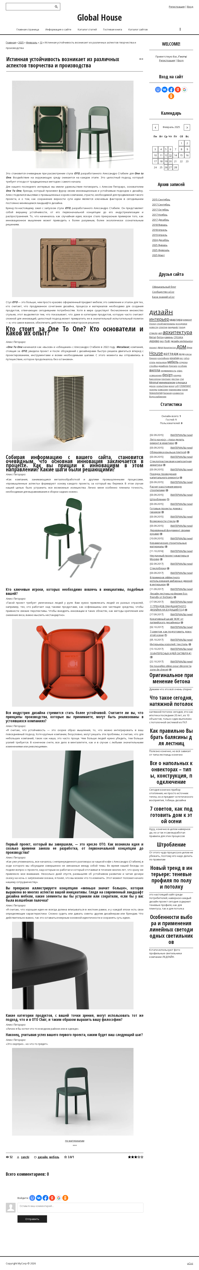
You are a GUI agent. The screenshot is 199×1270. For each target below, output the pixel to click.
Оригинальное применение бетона (171, 678)
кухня (185, 389)
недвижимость (168, 370)
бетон (160, 337)
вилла (154, 370)
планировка (175, 389)
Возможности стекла (162, 521)
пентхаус (166, 379)
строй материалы (165, 323)
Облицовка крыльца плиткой (168, 452)
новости (153, 327)
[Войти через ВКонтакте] (39, 1198)
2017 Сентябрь (161, 204)
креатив (174, 358)
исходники (181, 323)
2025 (21, 42)
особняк (182, 366)
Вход (190, 6)
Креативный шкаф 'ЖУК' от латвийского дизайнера (166, 620)
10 (155, 155)
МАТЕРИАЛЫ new (181, 435)
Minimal (153, 382)
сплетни (163, 327)
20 (170, 161)
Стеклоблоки (158, 568)
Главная (11, 42)
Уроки (152, 323)
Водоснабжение (157, 396)
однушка (181, 382)
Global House (99, 17)
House (156, 353)
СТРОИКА (178, 337)
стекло (153, 333)
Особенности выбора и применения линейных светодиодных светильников (171, 929)
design (167, 374)
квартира (176, 319)
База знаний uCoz (163, 297)
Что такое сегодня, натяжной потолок (171, 700)
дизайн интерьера (182, 341)
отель (152, 362)
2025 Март (158, 255)
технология (156, 393)
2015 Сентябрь (161, 199)
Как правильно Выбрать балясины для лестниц (171, 737)
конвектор (178, 393)
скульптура (162, 386)
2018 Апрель (159, 230)
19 (166, 161)
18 (161, 161)
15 (181, 155)
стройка (153, 366)
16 (187, 155)
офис (179, 370)
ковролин (163, 389)
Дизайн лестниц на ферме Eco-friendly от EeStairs (169, 595)
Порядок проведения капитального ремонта (164, 475)
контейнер (163, 358)
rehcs (186, 358)
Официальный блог (164, 286)
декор (152, 386)
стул (182, 379)
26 (166, 167)
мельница (161, 362)
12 (166, 155)
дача (160, 347)
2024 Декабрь (160, 240)
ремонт (187, 319)
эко (162, 341)
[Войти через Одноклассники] (65, 1198)
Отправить (32, 1219)
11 (161, 155)
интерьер (159, 319)
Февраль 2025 (171, 127)
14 (175, 155)
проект (153, 347)
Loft (177, 386)
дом (181, 346)
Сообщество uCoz (163, 292)
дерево (154, 341)
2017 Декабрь (160, 219)
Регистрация (177, 6)
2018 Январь (160, 225)
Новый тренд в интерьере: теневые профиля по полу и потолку (171, 877)
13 (41, 42)
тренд (182, 327)
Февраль (31, 42)
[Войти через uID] (32, 1198)
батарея (167, 393)
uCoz (190, 1263)
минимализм (167, 382)
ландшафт (173, 327)
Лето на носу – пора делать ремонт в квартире (167, 441)
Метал (152, 337)
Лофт (167, 341)
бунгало (173, 366)
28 (175, 167)
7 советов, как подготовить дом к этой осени (171, 814)
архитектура (177, 332)
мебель (54, 1157)
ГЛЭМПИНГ (185, 386)
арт (160, 333)
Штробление (158, 499)
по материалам (74, 1140)
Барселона (155, 379)
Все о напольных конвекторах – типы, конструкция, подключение (171, 772)
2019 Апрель (159, 235)
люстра (175, 379)
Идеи (189, 347)
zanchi (25, 1157)
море (171, 386)
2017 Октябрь (160, 209)
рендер (177, 375)
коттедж (171, 353)
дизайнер (163, 366)
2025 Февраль (160, 250)
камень (168, 337)
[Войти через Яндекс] (52, 1198)
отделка (183, 362)
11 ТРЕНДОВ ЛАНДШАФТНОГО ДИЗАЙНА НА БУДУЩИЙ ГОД (168, 607)
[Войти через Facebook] (45, 1198)
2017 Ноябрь (160, 214)
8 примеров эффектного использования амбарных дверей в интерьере (171, 581)
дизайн (43, 1157)
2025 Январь (160, 245)
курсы (188, 354)
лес (181, 358)
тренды (153, 389)
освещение (155, 375)
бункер (153, 358)
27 (170, 167)
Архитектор (169, 347)
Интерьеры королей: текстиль (169, 644)
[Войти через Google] (59, 1198)
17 (155, 161)
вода (182, 354)
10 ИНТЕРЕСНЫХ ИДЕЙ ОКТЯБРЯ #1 (170, 653)
